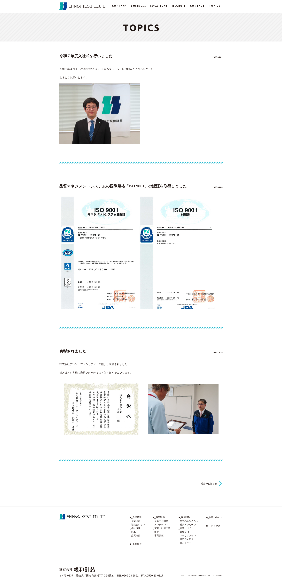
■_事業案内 (159, 517)
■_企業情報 (136, 517)
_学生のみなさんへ (188, 521)
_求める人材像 (186, 539)
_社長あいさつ (137, 524)
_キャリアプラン (187, 535)
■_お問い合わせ (214, 517)
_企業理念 (135, 521)
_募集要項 (184, 532)
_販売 (156, 532)
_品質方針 (135, 535)
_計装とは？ (185, 528)
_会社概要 (135, 528)
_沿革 (133, 532)
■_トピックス (213, 526)
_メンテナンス (160, 524)
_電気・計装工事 (161, 528)
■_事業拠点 (136, 544)
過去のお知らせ (209, 483)
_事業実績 (158, 535)
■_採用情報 (184, 517)
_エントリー (185, 543)
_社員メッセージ (187, 524)
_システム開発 (160, 521)
